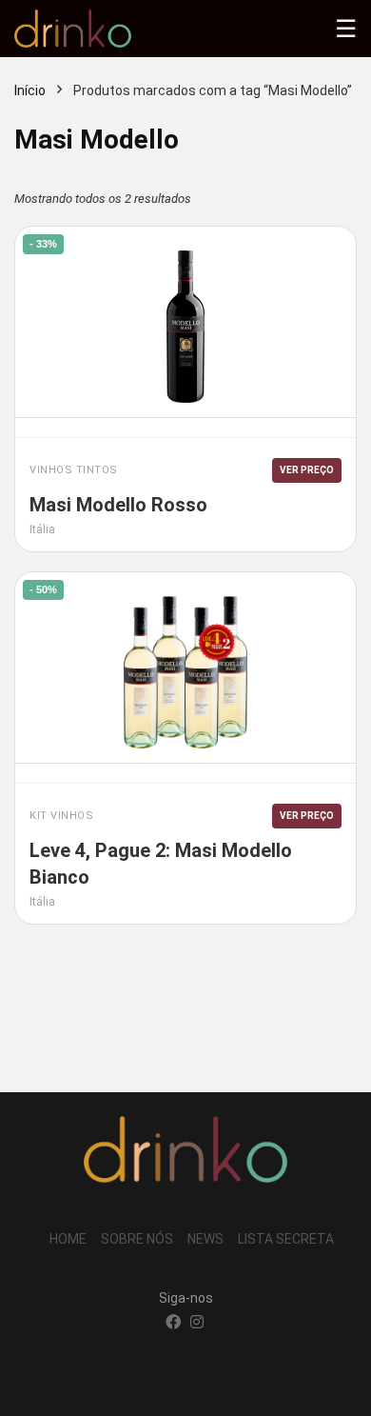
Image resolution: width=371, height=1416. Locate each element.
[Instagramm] (196, 1323)
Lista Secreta (286, 1238)
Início (30, 90)
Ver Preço (307, 470)
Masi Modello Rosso (118, 504)
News (205, 1238)
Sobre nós (137, 1238)
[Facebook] (173, 1323)
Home (68, 1238)
